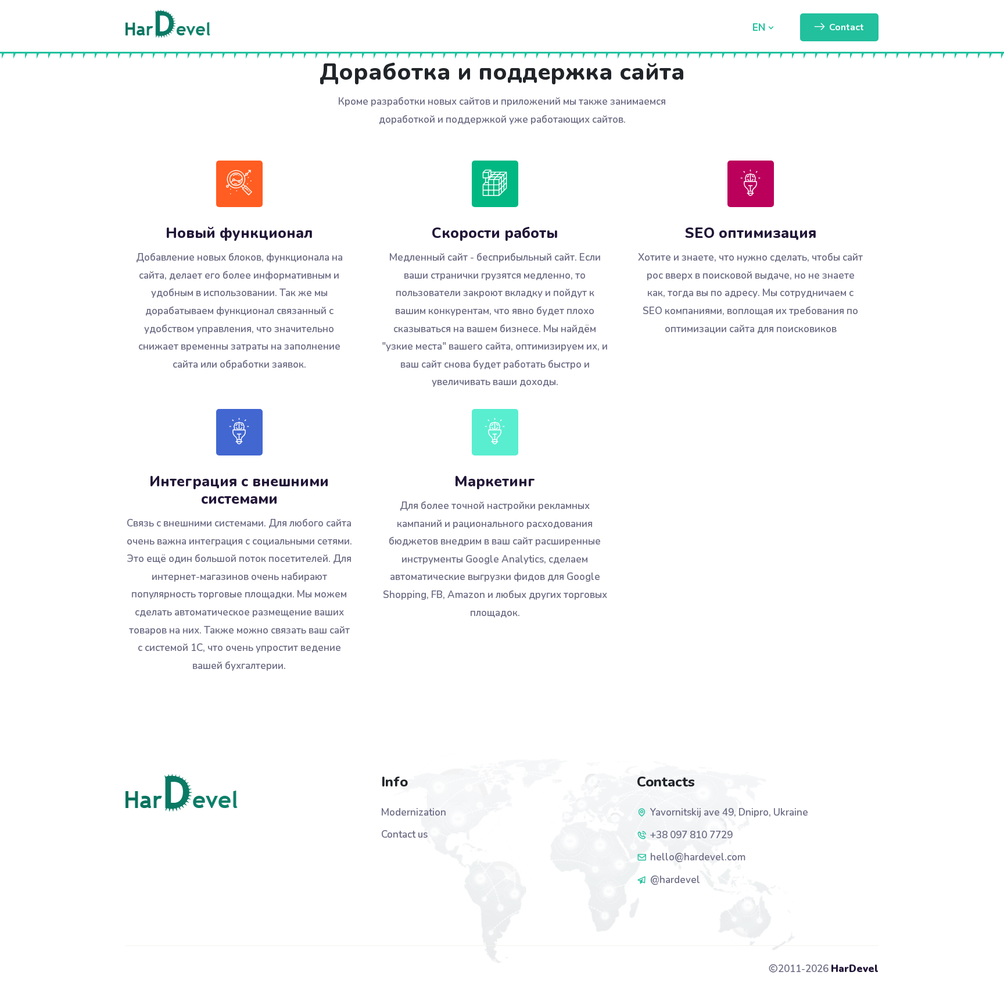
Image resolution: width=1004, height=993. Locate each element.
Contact (846, 27)
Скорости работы (495, 233)
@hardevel (675, 880)
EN (760, 27)
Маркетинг (494, 481)
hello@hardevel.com (697, 857)
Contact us (404, 834)
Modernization (413, 812)
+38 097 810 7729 (691, 835)
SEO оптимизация (750, 233)
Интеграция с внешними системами (239, 490)
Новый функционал (239, 233)
